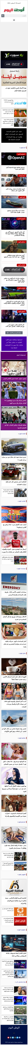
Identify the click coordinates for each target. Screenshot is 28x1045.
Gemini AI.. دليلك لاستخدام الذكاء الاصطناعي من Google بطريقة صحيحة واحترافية (8, 999)
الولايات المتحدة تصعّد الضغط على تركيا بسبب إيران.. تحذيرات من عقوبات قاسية (8, 111)
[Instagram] (15, 1038)
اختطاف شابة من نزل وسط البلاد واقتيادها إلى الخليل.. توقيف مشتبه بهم (8, 855)
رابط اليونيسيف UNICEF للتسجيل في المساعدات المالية (8, 102)
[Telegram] (13, 1038)
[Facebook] (20, 1038)
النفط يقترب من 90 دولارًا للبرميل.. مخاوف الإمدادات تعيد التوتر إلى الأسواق (7, 1018)
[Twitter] (17, 1038)
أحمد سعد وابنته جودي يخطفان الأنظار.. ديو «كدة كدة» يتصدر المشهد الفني (14, 256)
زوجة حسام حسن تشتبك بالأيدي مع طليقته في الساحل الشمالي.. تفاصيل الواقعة (8, 989)
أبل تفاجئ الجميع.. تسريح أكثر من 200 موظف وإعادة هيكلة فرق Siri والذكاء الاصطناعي (15, 233)
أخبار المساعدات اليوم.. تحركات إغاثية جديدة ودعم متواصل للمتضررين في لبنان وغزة (15, 644)
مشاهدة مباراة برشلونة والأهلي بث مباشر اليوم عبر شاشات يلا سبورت (7, 559)
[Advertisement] (14, 37)
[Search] (2, 15)
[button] (14, 20)
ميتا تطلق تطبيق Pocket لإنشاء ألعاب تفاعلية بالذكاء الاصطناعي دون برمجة (7, 963)
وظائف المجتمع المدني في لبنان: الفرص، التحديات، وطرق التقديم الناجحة (8, 920)
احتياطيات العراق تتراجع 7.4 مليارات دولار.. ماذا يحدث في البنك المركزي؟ (8, 491)
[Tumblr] (11, 1038)
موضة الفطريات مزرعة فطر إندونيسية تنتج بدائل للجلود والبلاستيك (8, 1009)
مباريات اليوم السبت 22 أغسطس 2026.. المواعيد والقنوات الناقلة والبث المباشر (14, 303)
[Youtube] (8, 1038)
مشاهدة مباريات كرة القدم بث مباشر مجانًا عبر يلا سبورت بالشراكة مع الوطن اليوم (14, 280)
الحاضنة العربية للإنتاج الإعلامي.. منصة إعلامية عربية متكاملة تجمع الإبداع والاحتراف (15, 900)
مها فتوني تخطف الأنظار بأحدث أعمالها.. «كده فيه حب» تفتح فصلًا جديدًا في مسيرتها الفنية (14, 788)
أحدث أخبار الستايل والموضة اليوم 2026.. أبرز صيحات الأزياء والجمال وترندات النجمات (15, 704)
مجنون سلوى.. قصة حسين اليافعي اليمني (14, 378)
